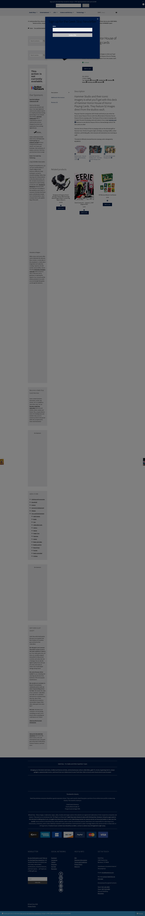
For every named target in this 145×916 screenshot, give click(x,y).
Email (54, 26)
